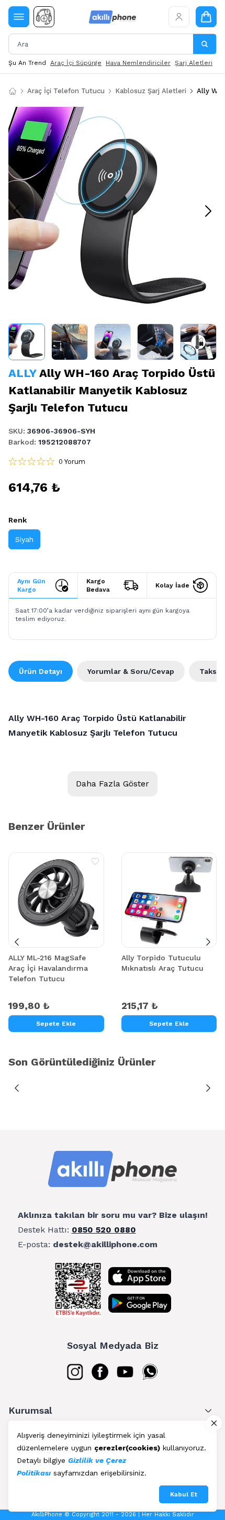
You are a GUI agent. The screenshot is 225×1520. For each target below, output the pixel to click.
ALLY (22, 373)
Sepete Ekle (56, 1023)
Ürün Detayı (40, 671)
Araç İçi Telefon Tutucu (66, 91)
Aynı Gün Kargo (31, 585)
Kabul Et (183, 1494)
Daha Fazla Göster (112, 784)
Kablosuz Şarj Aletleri (150, 91)
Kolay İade (172, 585)
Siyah (24, 539)
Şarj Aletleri (193, 62)
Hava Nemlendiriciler (138, 62)
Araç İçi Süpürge (76, 62)
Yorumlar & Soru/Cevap (130, 671)
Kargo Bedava (98, 585)
